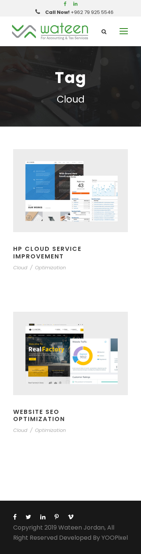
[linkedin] (75, 4)
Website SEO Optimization (39, 415)
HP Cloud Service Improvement (47, 252)
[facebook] (65, 4)
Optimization (50, 267)
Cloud (20, 267)
